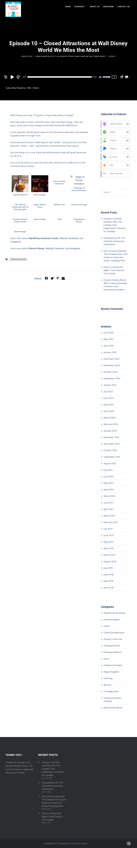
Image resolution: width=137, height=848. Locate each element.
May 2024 (108, 404)
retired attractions (18, 259)
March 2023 (109, 496)
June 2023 (108, 476)
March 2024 (109, 417)
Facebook (73, 238)
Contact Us (123, 6)
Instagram (15, 241)
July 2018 (108, 568)
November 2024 (112, 365)
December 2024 (111, 358)
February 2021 (111, 522)
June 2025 (108, 332)
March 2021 (109, 515)
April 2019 (109, 548)
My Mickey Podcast (79, 843)
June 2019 (108, 535)
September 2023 (112, 456)
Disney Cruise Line (113, 639)
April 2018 (109, 587)
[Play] (12, 77)
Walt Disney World (97, 56)
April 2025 (109, 345)
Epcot (53, 56)
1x (114, 77)
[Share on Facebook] (46, 278)
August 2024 (110, 385)
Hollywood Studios (65, 56)
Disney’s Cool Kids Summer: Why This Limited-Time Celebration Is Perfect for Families (114, 225)
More (36, 87)
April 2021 (109, 509)
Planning (108, 678)
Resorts (107, 684)
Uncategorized (111, 691)
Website (64, 238)
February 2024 (111, 424)
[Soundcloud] (129, 843)
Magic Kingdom (81, 56)
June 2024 (108, 398)
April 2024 (109, 411)
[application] (61, 77)
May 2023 (108, 483)
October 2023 (110, 450)
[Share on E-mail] (63, 278)
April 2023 (109, 489)
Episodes (79, 6)
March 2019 (109, 554)
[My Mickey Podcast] (13, 13)
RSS (29, 87)
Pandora (21, 87)
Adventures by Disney (114, 612)
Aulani (107, 626)
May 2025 (108, 339)
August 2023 (110, 463)
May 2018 (108, 581)
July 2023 (108, 469)
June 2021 (108, 502)
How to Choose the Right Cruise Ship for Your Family (114, 270)
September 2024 (112, 378)
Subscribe (108, 6)
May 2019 (108, 541)
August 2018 (110, 561)
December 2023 (111, 437)
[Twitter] (52, 278)
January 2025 (110, 352)
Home (68, 6)
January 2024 (110, 430)
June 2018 (108, 574)
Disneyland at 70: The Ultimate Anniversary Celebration (114, 241)
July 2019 (108, 528)
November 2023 (112, 443)
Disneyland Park (112, 645)
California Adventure (114, 632)
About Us (94, 6)
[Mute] (100, 77)
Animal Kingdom (43, 56)
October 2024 (110, 371)
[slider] (106, 78)
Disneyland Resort (113, 652)
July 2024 (108, 391)
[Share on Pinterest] (58, 278)
